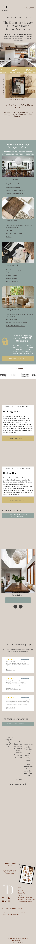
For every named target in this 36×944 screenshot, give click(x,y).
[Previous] (15, 607)
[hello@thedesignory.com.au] (9, 901)
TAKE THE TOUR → (18, 438)
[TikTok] (6, 901)
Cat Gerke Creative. (18, 940)
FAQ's (20, 895)
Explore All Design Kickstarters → (18, 515)
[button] (18, 391)
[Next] (20, 607)
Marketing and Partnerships (26, 899)
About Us (21, 891)
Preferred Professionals (25, 901)
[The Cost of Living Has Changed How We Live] (8, 732)
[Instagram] (3, 898)
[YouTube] (3, 901)
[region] (18, 579)
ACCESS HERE (10, 873)
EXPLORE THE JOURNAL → (18, 724)
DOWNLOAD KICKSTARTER (18, 600)
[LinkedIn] (9, 898)
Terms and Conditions (25, 897)
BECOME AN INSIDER (18, 358)
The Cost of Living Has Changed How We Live (8, 741)
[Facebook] (6, 898)
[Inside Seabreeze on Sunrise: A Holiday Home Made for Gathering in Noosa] (18, 734)
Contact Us (21, 893)
